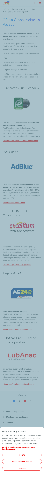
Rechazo (22, 468)
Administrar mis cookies (22, 461)
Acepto (22, 455)
